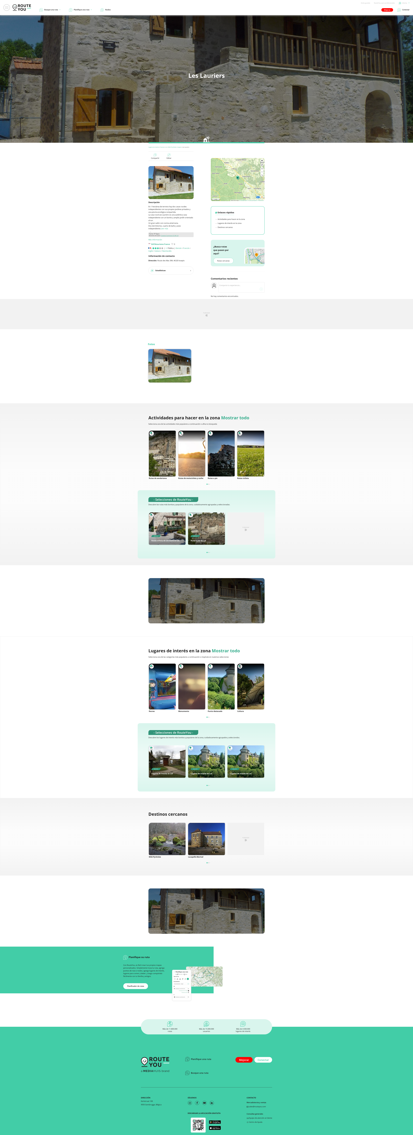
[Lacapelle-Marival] (206, 839)
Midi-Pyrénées (172, 147)
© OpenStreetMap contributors (256, 200)
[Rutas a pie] (221, 453)
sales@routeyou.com (257, 1106)
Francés (186, 248)
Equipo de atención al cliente (260, 1118)
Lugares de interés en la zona (229, 223)
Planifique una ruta (201, 1059)
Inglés (150, 251)
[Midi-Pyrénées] (167, 839)
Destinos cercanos (225, 227)
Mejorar (387, 10)
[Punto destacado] (221, 686)
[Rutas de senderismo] (162, 453)
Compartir (155, 158)
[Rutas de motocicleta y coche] (191, 453)
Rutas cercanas (223, 261)
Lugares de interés (153, 147)
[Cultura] (250, 686)
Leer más (164, 228)
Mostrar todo (235, 418)
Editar (169, 158)
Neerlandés (167, 251)
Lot (166, 147)
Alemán (178, 248)
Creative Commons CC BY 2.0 (169, 236)
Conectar (263, 1060)
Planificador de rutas (135, 986)
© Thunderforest (243, 200)
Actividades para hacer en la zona (231, 219)
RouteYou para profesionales (384, 3)
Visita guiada (365, 3)
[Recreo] (162, 686)
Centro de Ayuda (255, 1122)
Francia (162, 147)
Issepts (179, 147)
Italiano (158, 251)
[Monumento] (191, 686)
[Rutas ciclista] (250, 453)
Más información (155, 239)
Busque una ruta (199, 1072)
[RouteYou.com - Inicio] (21, 7)
